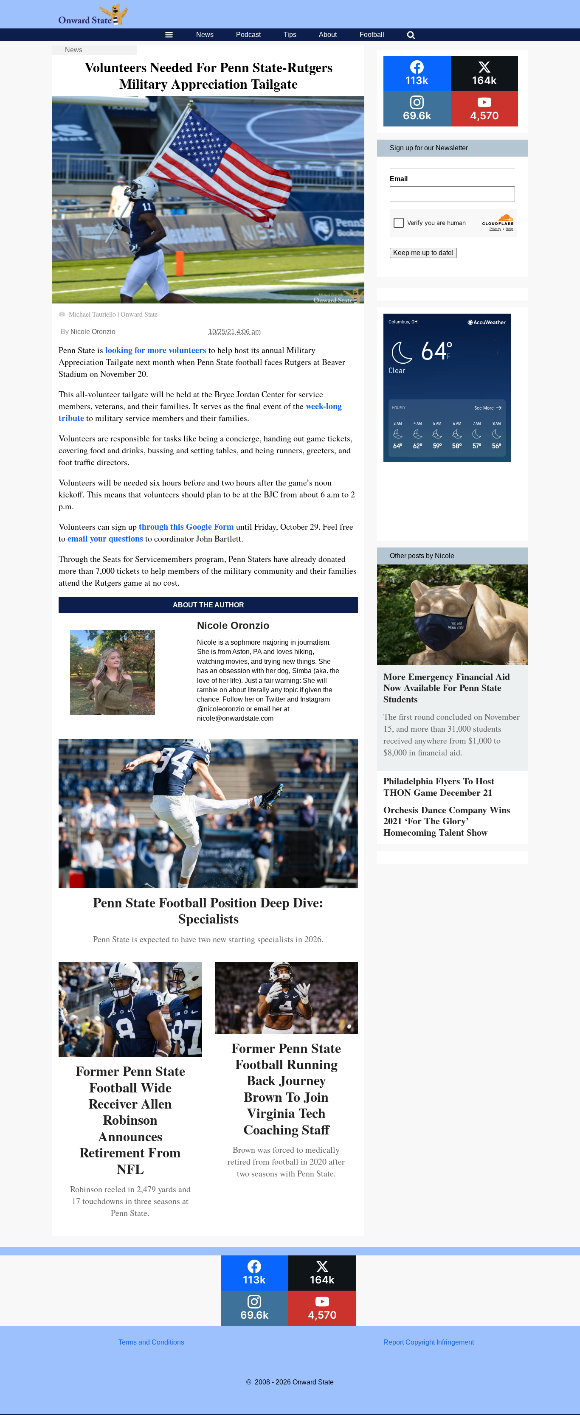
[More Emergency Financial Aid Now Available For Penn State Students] (452, 667)
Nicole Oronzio (92, 331)
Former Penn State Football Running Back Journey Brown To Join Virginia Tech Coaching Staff (286, 1088)
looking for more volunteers (155, 350)
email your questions (105, 538)
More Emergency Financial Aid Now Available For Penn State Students (446, 687)
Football (372, 34)
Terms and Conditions (151, 1342)
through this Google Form (186, 526)
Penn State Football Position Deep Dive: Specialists (208, 910)
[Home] (93, 22)
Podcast (248, 34)
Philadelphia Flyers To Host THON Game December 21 (438, 786)
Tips (290, 34)
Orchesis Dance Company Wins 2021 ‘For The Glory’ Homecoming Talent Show (446, 821)
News (205, 34)
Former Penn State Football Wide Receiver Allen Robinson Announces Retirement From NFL (130, 1119)
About (328, 34)
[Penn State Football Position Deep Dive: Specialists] (208, 885)
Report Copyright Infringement (428, 1342)
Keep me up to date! (423, 252)
